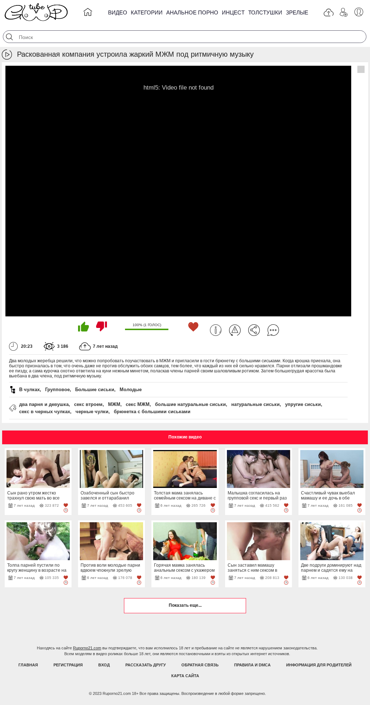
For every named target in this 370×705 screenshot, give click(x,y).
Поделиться (254, 330)
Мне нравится (83, 326)
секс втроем (88, 404)
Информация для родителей (319, 665)
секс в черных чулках (44, 411)
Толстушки (265, 12)
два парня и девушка (44, 404)
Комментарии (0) (273, 330)
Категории (147, 12)
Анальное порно (192, 12)
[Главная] (87, 13)
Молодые (131, 389)
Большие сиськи (94, 389)
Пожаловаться (235, 330)
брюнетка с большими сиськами (152, 411)
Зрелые (297, 12)
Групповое (57, 389)
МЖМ (114, 404)
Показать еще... (185, 605)
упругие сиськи (303, 404)
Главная (28, 665)
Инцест (233, 12)
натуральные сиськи (255, 404)
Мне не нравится (101, 326)
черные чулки (92, 411)
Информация (216, 330)
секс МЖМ (138, 404)
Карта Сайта (185, 676)
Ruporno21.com (87, 648)
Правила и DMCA (252, 665)
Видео (117, 12)
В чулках (29, 389)
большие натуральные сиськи (190, 404)
